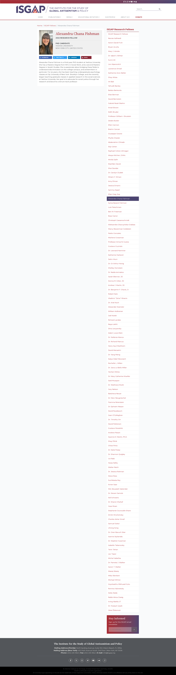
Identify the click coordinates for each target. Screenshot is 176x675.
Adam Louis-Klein (115, 333)
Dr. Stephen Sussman (117, 541)
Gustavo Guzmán (115, 246)
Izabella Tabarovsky (116, 545)
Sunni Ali (111, 60)
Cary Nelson (113, 389)
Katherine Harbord (115, 255)
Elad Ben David (114, 164)
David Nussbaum (115, 411)
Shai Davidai (113, 168)
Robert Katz (113, 294)
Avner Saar (112, 484)
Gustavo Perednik (115, 428)
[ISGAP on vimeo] (129, 2)
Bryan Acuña (113, 47)
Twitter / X (59, 57)
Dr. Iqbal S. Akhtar (115, 56)
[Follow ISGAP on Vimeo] (88, 660)
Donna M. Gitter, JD (116, 281)
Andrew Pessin (114, 433)
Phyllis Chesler (114, 138)
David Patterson (114, 424)
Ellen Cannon (113, 125)
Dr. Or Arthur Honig (116, 263)
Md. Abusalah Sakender (118, 489)
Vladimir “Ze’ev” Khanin (117, 298)
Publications (54, 17)
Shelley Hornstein (115, 268)
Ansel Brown (113, 108)
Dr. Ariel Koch (113, 303)
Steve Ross (112, 476)
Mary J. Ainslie (114, 51)
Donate (138, 17)
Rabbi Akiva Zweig (115, 597)
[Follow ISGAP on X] (76, 660)
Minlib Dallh (113, 160)
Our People (110, 17)
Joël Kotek (112, 316)
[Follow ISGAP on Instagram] (82, 660)
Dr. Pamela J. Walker (116, 562)
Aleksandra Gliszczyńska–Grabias (121, 225)
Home (40, 17)
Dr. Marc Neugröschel (117, 398)
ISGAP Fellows (50, 26)
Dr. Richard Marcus (116, 341)
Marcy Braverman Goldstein (119, 229)
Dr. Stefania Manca (116, 337)
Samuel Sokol (113, 524)
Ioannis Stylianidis (115, 536)
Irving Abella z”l (114, 601)
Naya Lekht (113, 324)
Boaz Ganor (113, 216)
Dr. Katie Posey (114, 450)
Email (86, 57)
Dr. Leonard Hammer (116, 251)
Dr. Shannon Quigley (116, 454)
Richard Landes (114, 320)
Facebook (45, 57)
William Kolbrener (115, 311)
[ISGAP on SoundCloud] (134, 2)
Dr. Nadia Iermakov (116, 272)
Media (69, 17)
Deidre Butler (113, 121)
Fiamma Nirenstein (116, 402)
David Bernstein (114, 99)
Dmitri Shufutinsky (115, 515)
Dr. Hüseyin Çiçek (115, 606)
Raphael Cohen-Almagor (118, 151)
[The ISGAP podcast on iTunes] (105, 660)
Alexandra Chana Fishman (119, 199)
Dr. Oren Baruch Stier (116, 532)
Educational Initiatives (88, 17)
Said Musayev (113, 381)
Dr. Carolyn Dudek (115, 173)
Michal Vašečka (114, 558)
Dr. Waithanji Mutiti (116, 385)
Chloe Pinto (113, 446)
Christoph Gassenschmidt (118, 220)
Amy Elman (113, 181)
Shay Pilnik (112, 441)
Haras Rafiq (113, 463)
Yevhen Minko (114, 372)
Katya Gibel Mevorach (117, 359)
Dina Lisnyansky (114, 329)
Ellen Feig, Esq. (114, 194)
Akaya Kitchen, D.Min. (117, 155)
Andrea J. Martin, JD (116, 285)
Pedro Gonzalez (114, 233)
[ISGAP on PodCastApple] (136, 2)
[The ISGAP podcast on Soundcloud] (99, 660)
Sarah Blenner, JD (115, 277)
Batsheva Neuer (114, 394)
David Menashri (114, 350)
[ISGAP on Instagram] (127, 2)
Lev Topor (112, 554)
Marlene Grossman (116, 238)
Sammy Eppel (114, 190)
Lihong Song (113, 528)
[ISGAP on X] (126, 2)
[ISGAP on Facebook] (123, 2)
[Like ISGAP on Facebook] (71, 660)
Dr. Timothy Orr (114, 419)
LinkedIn (74, 57)
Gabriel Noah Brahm (116, 103)
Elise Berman (113, 95)
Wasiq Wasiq (113, 571)
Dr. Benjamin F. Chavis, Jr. (118, 290)
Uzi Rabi (111, 459)
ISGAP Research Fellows (118, 34)
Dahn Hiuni (112, 259)
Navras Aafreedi (114, 38)
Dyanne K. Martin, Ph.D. (117, 437)
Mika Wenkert (114, 576)
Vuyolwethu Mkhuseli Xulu (119, 584)
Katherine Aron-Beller (117, 73)
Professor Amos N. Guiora (118, 242)
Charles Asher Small (116, 519)
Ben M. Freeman (115, 212)
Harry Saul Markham (116, 346)
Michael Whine (114, 580)
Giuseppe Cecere (115, 134)
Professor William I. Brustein (119, 116)
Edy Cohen (112, 147)
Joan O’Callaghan (115, 415)
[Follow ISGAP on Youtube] (93, 660)
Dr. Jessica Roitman (116, 471)
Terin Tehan (113, 549)
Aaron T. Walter (114, 567)
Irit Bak (111, 82)
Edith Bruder (113, 112)
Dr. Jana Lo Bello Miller (117, 368)
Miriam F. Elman (114, 177)
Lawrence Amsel (115, 69)
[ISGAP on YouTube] (132, 2)
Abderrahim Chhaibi (116, 142)
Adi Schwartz (113, 498)
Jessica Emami (114, 186)
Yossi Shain (112, 506)
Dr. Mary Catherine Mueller (119, 376)
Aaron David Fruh (115, 43)
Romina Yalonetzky (116, 589)
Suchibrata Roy (114, 480)
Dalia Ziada (112, 593)
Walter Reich (113, 467)
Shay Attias (112, 77)
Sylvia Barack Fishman (117, 203)
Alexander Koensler (116, 307)
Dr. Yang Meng (114, 355)
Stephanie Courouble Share (119, 511)
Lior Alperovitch (114, 64)
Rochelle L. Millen (115, 363)
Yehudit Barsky (114, 86)
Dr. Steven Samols (115, 493)
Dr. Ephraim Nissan (116, 406)
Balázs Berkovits (115, 90)
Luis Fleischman (114, 207)
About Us (125, 17)
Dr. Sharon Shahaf (115, 502)
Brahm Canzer (114, 129)
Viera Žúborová (114, 610)
